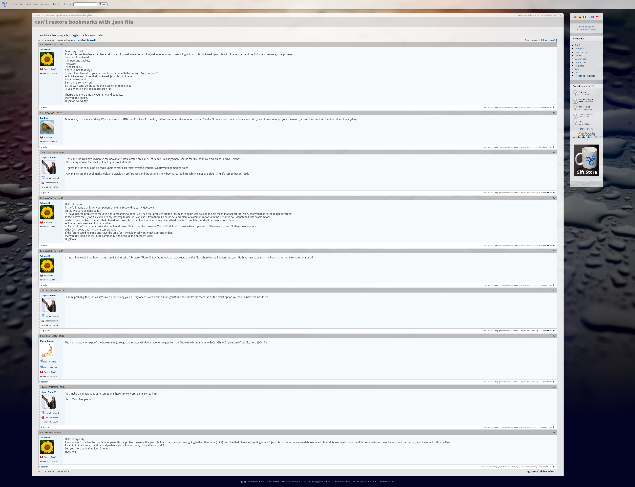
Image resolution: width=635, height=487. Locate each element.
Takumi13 (532, 15)
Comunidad (580, 58)
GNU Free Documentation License (356, 481)
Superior (43, 107)
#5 (554, 290)
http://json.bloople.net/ (79, 399)
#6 (554, 336)
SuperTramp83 (49, 157)
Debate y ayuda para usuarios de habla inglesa (69, 15)
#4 (554, 251)
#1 (554, 113)
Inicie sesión (90, 40)
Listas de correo (582, 52)
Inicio (36, 15)
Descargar (16, 4)
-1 (548, 107)
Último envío (548, 40)
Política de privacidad (585, 75)
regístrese (75, 40)
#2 (554, 152)
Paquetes (579, 65)
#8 (554, 432)
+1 (553, 107)
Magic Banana (47, 341)
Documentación (38, 4)
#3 (554, 198)
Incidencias (580, 62)
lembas (44, 118)
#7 (554, 387)
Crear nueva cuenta (586, 29)
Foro (56, 4)
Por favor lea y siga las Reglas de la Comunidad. (71, 35)
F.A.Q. (578, 45)
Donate (578, 55)
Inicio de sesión (586, 26)
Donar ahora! (586, 128)
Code (577, 68)
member (52, 362)
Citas (577, 72)
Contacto (579, 48)
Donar (67, 4)
